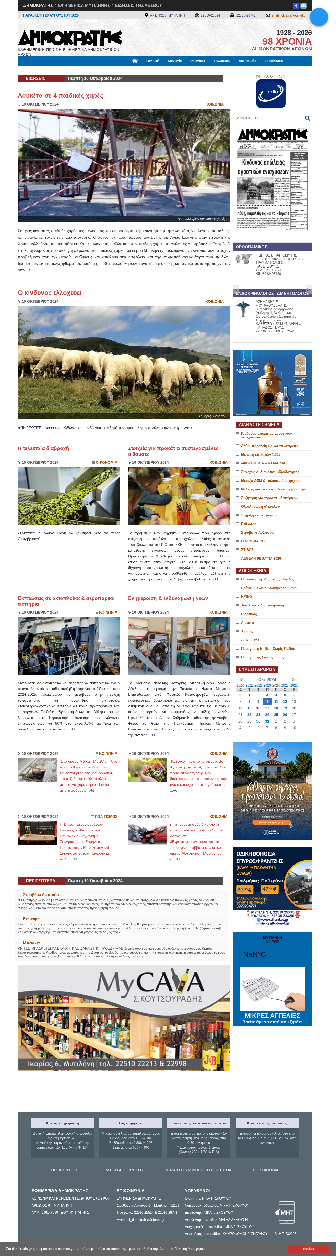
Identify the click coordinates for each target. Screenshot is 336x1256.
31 (267, 721)
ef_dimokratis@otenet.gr (289, 15)
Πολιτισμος (106, 817)
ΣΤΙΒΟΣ (247, 550)
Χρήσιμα (125, 70)
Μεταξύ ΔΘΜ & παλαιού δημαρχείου (271, 481)
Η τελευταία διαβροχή (43, 448)
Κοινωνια (215, 104)
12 (285, 701)
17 (267, 708)
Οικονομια (106, 462)
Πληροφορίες (168, 70)
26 (285, 715)
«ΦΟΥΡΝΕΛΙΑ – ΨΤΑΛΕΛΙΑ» (264, 463)
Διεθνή (145, 70)
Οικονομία (197, 61)
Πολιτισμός (222, 61)
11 (276, 701)
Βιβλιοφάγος (83, 70)
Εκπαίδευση (274, 61)
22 (249, 715)
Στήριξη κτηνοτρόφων (259, 515)
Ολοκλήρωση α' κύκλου (260, 507)
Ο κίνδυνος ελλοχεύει (50, 292)
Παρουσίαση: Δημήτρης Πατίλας (267, 579)
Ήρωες (247, 631)
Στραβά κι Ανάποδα (257, 533)
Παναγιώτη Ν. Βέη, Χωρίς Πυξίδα (268, 649)
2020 (240, 685)
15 (249, 708)
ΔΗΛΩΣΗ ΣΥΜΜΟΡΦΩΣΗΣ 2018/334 (198, 1170)
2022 (258, 685)
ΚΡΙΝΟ (246, 597)
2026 (294, 685)
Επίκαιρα (248, 524)
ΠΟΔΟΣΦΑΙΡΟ (253, 541)
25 (276, 715)
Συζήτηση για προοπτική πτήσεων (269, 498)
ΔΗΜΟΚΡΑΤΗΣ (38, 5)
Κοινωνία (175, 61)
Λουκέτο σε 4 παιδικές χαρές (60, 95)
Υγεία (106, 70)
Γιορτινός (249, 614)
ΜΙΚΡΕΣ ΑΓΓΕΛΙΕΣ (272, 1018)
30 (258, 721)
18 (276, 708)
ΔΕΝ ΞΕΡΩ (250, 640)
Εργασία (59, 70)
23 (258, 715)
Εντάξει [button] (308, 1248)
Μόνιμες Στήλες (33, 70)
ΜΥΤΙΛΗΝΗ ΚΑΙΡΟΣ (272, 950)
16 (258, 708)
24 (267, 715)
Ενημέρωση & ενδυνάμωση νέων (168, 598)
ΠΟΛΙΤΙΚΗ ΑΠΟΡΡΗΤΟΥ (121, 1170)
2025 (285, 685)
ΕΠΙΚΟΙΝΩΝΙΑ (266, 1170)
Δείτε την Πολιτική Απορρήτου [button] (182, 1249)
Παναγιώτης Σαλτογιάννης (262, 657)
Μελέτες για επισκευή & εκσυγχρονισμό (273, 489)
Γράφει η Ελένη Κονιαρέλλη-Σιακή (269, 588)
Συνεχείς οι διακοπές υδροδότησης (270, 472)
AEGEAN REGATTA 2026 (261, 559)
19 (285, 708)
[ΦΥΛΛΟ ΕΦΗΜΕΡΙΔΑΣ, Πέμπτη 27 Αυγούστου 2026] (272, 237)
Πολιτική (152, 61)
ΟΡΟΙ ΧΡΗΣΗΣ (64, 1170)
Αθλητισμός (247, 61)
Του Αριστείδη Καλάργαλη (262, 605)
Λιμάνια (247, 623)
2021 (249, 685)
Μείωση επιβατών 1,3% (260, 455)
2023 (267, 685)
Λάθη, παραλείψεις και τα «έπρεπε (269, 446)
